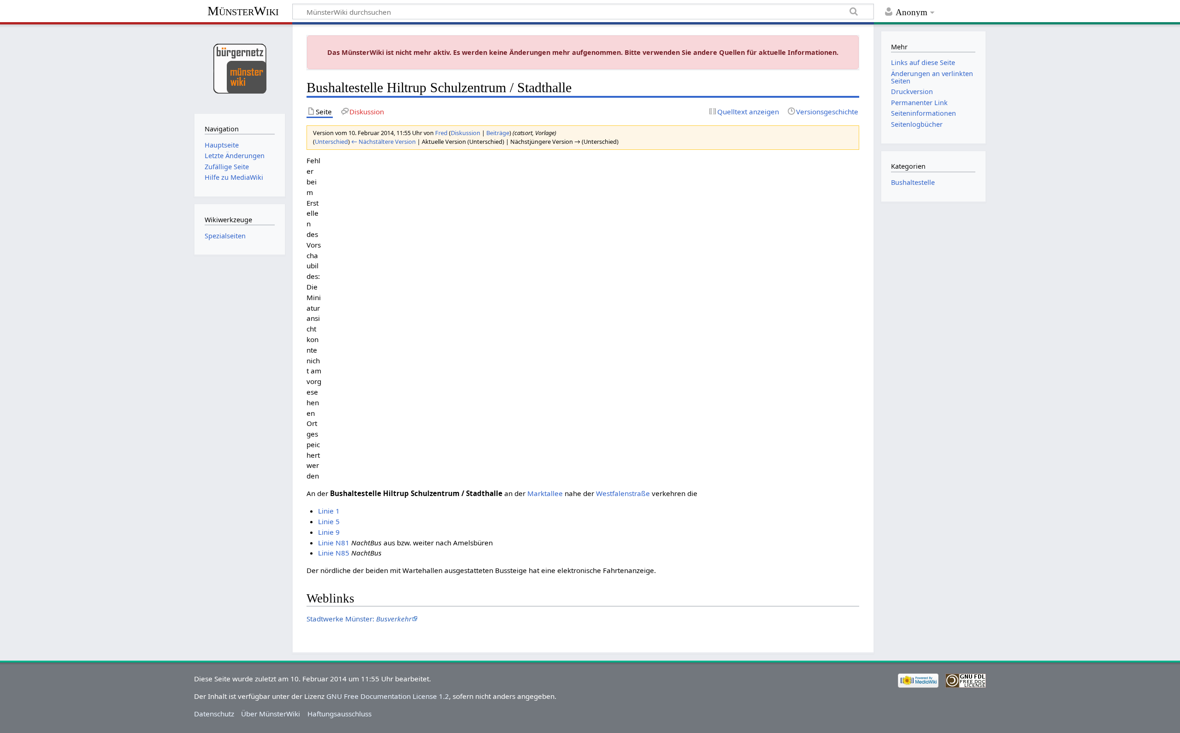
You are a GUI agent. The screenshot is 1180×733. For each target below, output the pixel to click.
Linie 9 (329, 532)
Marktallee (545, 493)
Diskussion (465, 133)
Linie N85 (333, 552)
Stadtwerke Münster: (359, 618)
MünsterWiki (243, 11)
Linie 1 (329, 510)
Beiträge (497, 133)
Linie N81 (333, 542)
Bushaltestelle (913, 182)
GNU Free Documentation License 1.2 (387, 696)
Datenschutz (214, 713)
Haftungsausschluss (339, 713)
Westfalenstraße (623, 493)
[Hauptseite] (239, 68)
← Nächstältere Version (383, 141)
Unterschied (331, 141)
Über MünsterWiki (270, 713)
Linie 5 (329, 521)
